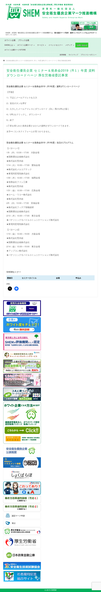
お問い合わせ (82, 45)
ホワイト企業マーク (25, 45)
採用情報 (63, 54)
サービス (41, 45)
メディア (69, 45)
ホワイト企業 (10, 40)
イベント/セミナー (56, 45)
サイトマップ (73, 54)
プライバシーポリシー (89, 54)
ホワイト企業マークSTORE (15, 49)
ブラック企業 (23, 40)
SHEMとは (8, 45)
